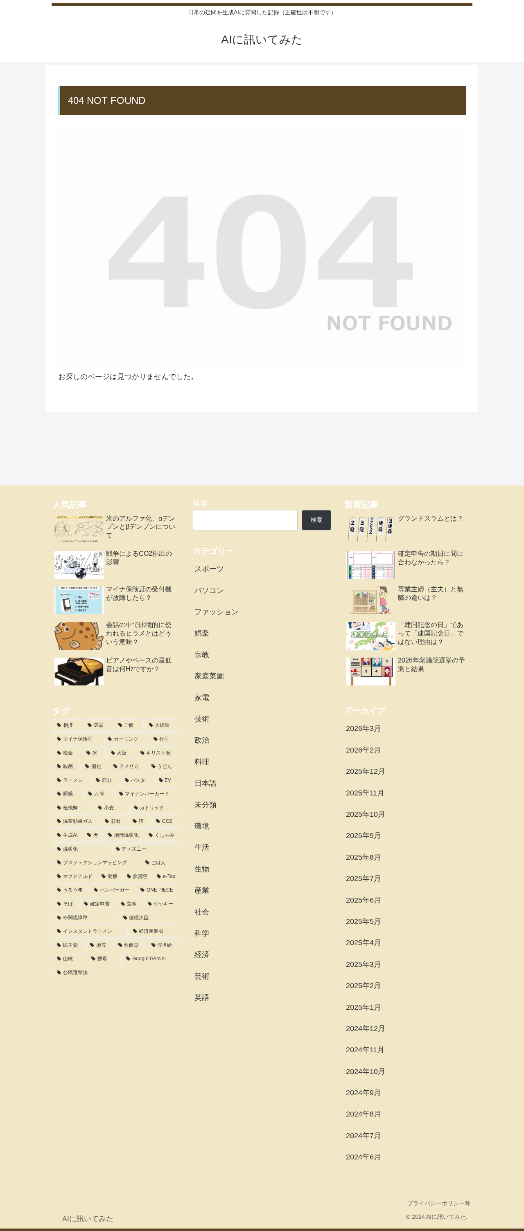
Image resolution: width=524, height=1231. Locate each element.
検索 (200, 503)
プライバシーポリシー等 (438, 1203)
